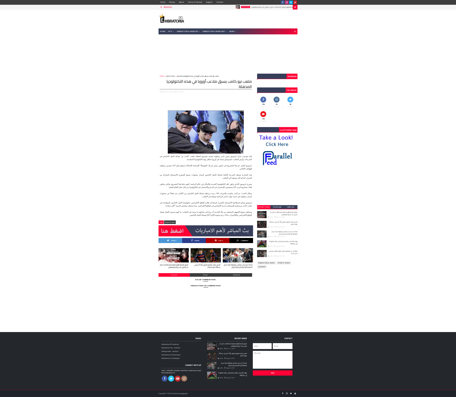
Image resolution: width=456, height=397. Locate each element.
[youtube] (295, 2)
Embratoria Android (187, 31)
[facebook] (282, 2)
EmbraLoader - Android (170, 351)
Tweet (173, 240)
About (181, 2)
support (262, 267)
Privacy (172, 2)
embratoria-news (266, 263)
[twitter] (291, 2)
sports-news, (179, 91)
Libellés (290, 207)
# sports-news (170, 222)
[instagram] (287, 2)
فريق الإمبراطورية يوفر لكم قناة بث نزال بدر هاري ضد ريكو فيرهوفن (256, 7)
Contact (219, 2)
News (231, 31)
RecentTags (264, 207)
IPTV (170, 31)
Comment (245, 240)
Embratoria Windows (214, 31)
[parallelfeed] (278, 2)
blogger (174, 275)
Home (162, 2)
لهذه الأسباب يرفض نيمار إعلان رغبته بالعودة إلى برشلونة (283, 242)
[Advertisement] (254, 18)
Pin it (220, 240)
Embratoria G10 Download (171, 354)
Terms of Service (195, 2)
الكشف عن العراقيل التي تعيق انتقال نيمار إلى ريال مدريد (282, 252)
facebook (236, 275)
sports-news (227, 7)
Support (209, 2)
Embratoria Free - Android (171, 347)
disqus (205, 275)
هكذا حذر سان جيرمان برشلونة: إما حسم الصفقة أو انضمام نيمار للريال (238, 266)
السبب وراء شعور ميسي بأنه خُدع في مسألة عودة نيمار (207, 266)
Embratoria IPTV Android (170, 344)
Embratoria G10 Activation (171, 358)
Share (197, 240)
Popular (277, 207)
